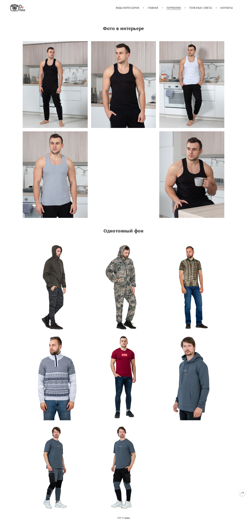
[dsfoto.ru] (17, 7)
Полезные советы (200, 7)
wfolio (127, 517)
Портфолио (174, 7)
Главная (153, 7)
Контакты (226, 7)
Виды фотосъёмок (127, 7)
